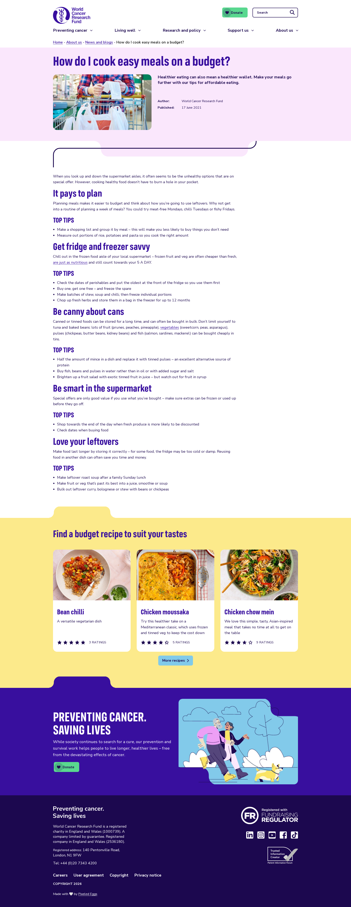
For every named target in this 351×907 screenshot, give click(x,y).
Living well (125, 30)
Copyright (119, 875)
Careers (60, 875)
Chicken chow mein (259, 601)
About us (284, 30)
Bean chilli (92, 601)
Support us (238, 30)
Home (58, 42)
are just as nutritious (70, 262)
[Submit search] (292, 12)
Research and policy (182, 30)
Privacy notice (147, 875)
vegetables (169, 327)
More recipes (173, 660)
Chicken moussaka (175, 601)
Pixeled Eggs (87, 894)
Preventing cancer (70, 30)
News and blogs (99, 42)
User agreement (89, 875)
